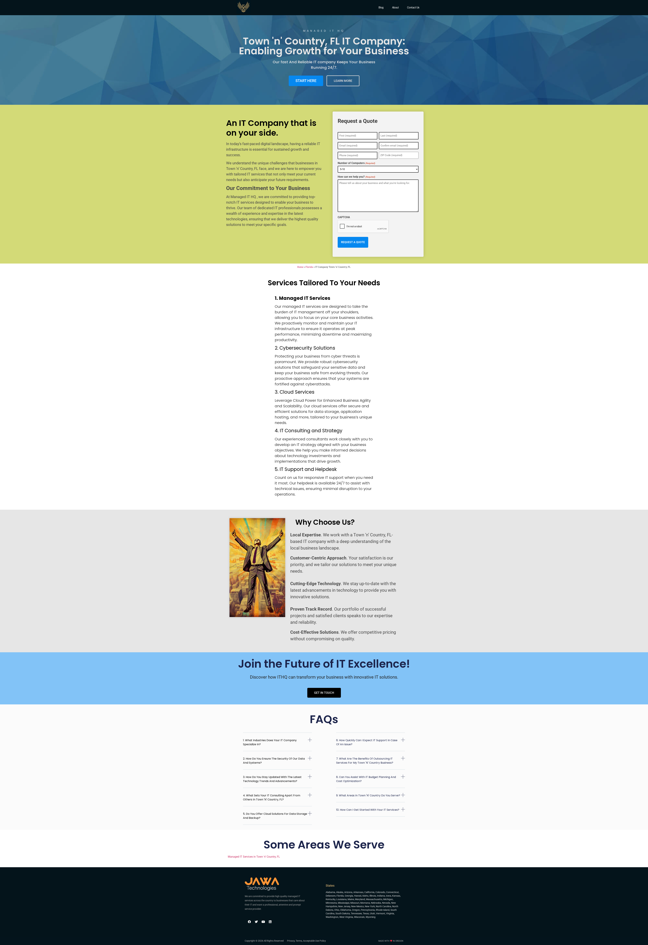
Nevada (386, 902)
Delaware (330, 895)
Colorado (380, 892)
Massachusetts (374, 899)
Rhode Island (382, 910)
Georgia (349, 895)
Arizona (348, 892)
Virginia (390, 913)
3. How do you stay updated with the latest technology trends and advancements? (272, 779)
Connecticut (392, 892)
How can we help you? (356, 176)
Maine (351, 899)
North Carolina (383, 906)
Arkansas (358, 892)
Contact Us (413, 7)
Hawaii (357, 895)
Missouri (354, 902)
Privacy (291, 940)
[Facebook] (249, 922)
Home (300, 266)
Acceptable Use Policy (314, 940)
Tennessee (356, 913)
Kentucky (330, 899)
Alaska (339, 892)
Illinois (372, 895)
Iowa (388, 895)
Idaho (365, 895)
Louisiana (341, 899)
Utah (372, 913)
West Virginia (346, 917)
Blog (381, 7)
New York (370, 906)
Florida (309, 266)
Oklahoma (345, 910)
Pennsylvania (368, 910)
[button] (277, 744)
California (369, 892)
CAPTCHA (344, 217)
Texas (366, 913)
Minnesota (331, 902)
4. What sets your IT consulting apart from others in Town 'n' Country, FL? (271, 797)
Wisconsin (359, 917)
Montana (365, 902)
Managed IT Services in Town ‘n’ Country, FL (254, 856)
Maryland (360, 899)
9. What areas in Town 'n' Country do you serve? (368, 795)
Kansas (396, 895)
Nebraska (376, 902)
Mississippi (343, 902)
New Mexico (357, 906)
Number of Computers (356, 163)
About (395, 7)
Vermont (380, 913)
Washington (332, 917)
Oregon (356, 910)
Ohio (336, 910)
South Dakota (342, 913)
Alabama (330, 892)
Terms (299, 940)
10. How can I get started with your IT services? (367, 810)
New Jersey (344, 906)
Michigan (388, 899)
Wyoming (370, 917)
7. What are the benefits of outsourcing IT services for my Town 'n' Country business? (364, 761)
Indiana (381, 895)
